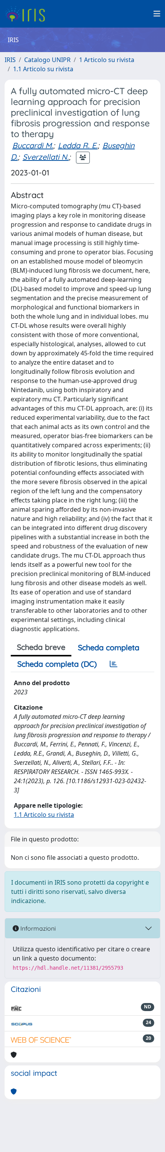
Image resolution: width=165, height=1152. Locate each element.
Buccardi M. (32, 145)
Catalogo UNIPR (47, 60)
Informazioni (37, 928)
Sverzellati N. (46, 157)
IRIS (10, 60)
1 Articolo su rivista (106, 60)
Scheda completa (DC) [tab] (57, 664)
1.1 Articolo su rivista (43, 69)
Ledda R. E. (77, 145)
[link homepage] (28, 14)
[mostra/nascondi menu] (156, 14)
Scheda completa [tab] (108, 647)
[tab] (113, 664)
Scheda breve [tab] (41, 647)
